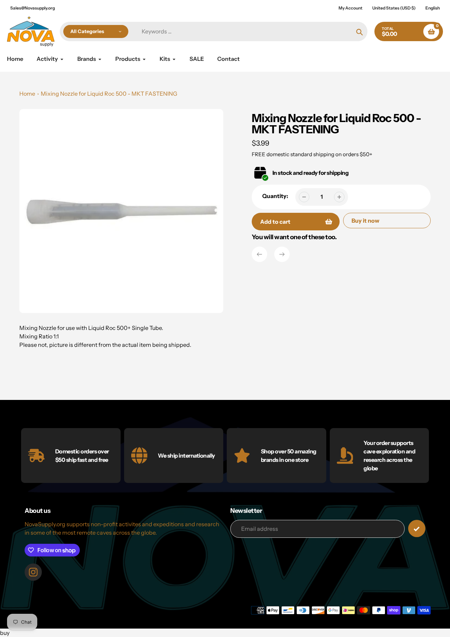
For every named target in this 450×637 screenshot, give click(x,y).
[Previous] (259, 254)
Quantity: (275, 195)
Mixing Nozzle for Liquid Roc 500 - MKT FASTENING (109, 93)
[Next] (282, 254)
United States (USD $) (394, 8)
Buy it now (365, 220)
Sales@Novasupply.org (32, 8)
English (432, 8)
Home (27, 93)
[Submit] (416, 528)
